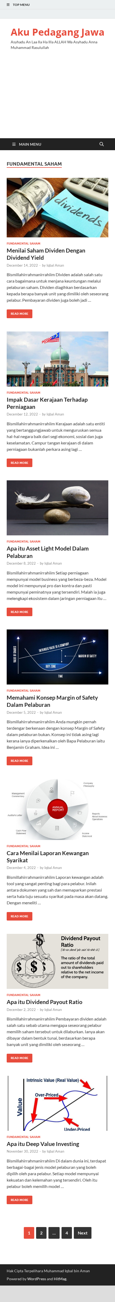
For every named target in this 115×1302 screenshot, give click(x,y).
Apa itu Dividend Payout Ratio (44, 1001)
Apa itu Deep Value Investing (43, 1143)
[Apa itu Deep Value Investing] (57, 1103)
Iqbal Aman (55, 265)
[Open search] (102, 144)
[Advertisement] (57, 99)
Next (82, 1232)
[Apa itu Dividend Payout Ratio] (57, 961)
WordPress (36, 1278)
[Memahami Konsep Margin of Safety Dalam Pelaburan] (57, 656)
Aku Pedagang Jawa (58, 32)
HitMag (60, 1278)
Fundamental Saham (23, 243)
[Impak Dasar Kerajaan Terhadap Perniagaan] (57, 359)
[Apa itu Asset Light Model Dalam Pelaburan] (57, 507)
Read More (17, 312)
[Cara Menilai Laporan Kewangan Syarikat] (57, 809)
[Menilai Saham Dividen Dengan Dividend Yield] (57, 207)
